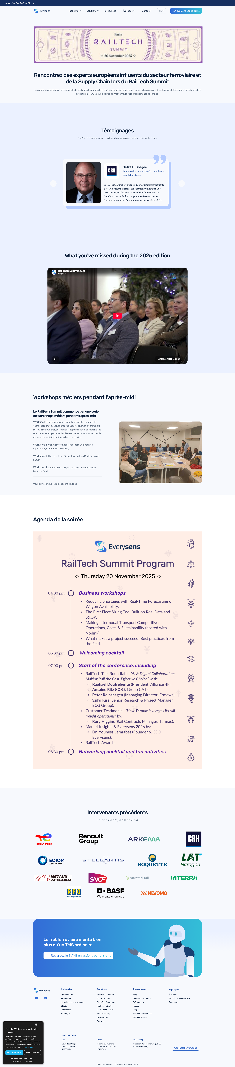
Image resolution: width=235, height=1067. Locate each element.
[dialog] (23, 1042)
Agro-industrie (67, 994)
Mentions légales (104, 1064)
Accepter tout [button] (14, 1052)
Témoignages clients (142, 998)
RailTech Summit (140, 1017)
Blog (135, 994)
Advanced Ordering (105, 994)
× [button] (40, 1025)
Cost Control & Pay (105, 1009)
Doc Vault (101, 1021)
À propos (173, 994)
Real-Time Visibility (105, 1006)
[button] (75, 11)
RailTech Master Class (142, 1013)
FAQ (135, 1009)
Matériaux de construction (72, 1002)
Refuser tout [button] (32, 1052)
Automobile (66, 998)
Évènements (138, 1002)
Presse (136, 1006)
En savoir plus (27, 1047)
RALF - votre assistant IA (179, 998)
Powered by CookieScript (23, 1061)
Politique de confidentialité (126, 1064)
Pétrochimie (66, 1009)
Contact (146, 10)
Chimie (64, 1006)
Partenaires (174, 1002)
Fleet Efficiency (103, 1013)
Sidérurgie (65, 1013)
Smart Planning (103, 998)
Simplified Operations (106, 1002)
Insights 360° (103, 1017)
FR (160, 11)
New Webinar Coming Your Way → (19, 3)
